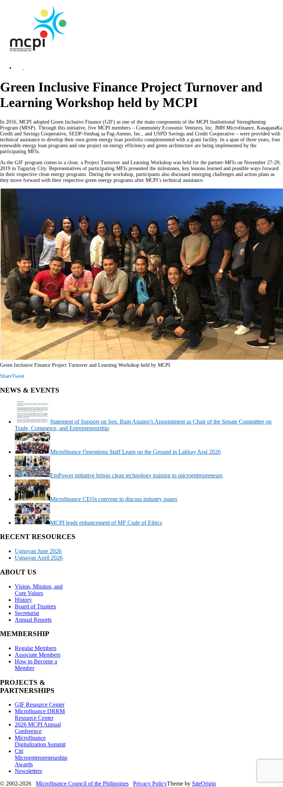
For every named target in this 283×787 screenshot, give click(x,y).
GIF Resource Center (39, 704)
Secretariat (27, 613)
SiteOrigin (204, 783)
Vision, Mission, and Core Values (39, 589)
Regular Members (35, 648)
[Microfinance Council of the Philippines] (37, 50)
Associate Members (37, 655)
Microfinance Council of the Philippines (82, 783)
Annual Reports (33, 620)
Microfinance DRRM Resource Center (40, 714)
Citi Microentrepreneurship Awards (41, 757)
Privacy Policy (150, 783)
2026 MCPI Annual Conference (38, 727)
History (23, 600)
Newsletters (28, 771)
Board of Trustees (35, 606)
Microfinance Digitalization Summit (40, 741)
